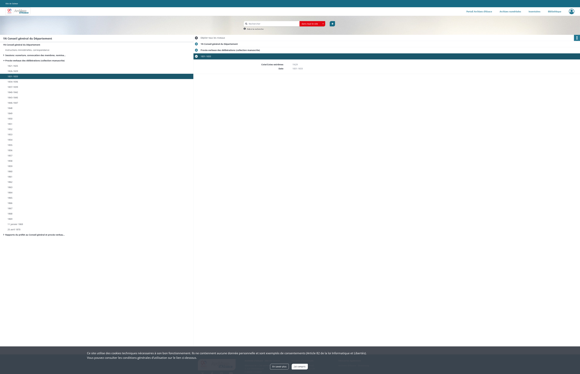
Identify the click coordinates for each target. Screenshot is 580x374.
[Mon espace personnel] (571, 11)
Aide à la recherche (255, 29)
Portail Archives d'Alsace (479, 11)
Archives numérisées (510, 11)
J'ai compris (300, 366)
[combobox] (312, 24)
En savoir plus (279, 366)
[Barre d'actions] (577, 38)
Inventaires (534, 11)
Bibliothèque (554, 11)
